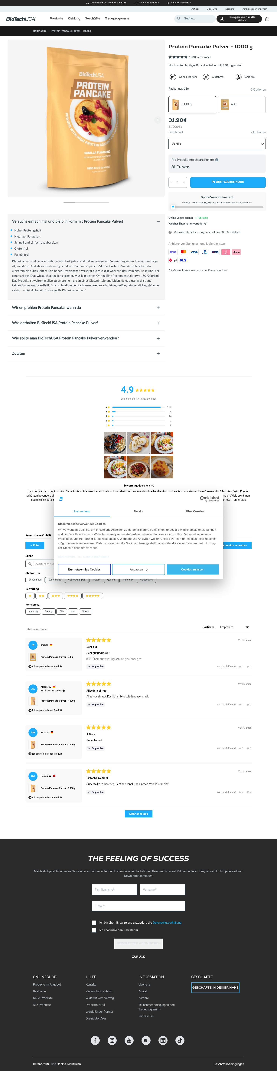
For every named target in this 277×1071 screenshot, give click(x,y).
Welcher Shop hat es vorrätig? (186, 223)
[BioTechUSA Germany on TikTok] (179, 1044)
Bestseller (40, 991)
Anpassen (136, 569)
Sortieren (209, 627)
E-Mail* (100, 906)
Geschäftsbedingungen (228, 1064)
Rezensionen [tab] (38, 536)
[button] (189, 59)
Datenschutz (67, 556)
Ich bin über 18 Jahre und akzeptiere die (140, 922)
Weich (85, 611)
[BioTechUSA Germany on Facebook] (95, 1044)
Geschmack (176, 132)
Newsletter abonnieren (138, 943)
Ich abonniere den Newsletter (118, 930)
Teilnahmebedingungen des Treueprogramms (156, 1007)
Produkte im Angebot (47, 984)
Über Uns (212, 9)
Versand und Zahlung (99, 991)
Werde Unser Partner (99, 1011)
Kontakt (91, 984)
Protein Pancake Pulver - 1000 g (58, 701)
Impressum (146, 1016)
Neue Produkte (43, 998)
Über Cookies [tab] (195, 511)
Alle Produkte (42, 1005)
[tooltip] (152, 485)
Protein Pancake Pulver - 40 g (57, 657)
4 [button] (103, 202)
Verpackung (146, 579)
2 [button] (80, 202)
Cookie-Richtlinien (96, 556)
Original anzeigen (131, 659)
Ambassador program (255, 9)
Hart (73, 611)
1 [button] (69, 202)
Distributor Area (96, 1018)
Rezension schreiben (236, 546)
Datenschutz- (42, 1064)
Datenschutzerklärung (167, 922)
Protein (96, 579)
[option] (86, 118)
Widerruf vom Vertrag (100, 998)
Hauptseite (40, 30)
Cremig (48, 611)
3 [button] (91, 202)
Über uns (144, 984)
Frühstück (128, 579)
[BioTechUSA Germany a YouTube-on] (129, 1044)
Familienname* (104, 889)
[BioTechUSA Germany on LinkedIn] (163, 1044)
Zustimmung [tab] (82, 511)
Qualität (111, 579)
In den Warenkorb (228, 182)
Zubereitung (54, 579)
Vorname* (149, 889)
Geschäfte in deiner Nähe (215, 988)
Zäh (62, 611)
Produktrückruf (95, 1005)
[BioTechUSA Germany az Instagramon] (112, 1044)
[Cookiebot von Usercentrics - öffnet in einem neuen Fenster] (202, 499)
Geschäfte (202, 977)
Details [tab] (138, 511)
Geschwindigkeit (77, 579)
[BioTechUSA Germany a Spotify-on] (146, 1044)
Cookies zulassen (192, 569)
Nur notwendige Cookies (84, 569)
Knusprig (33, 611)
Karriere (229, 9)
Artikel (195, 9)
